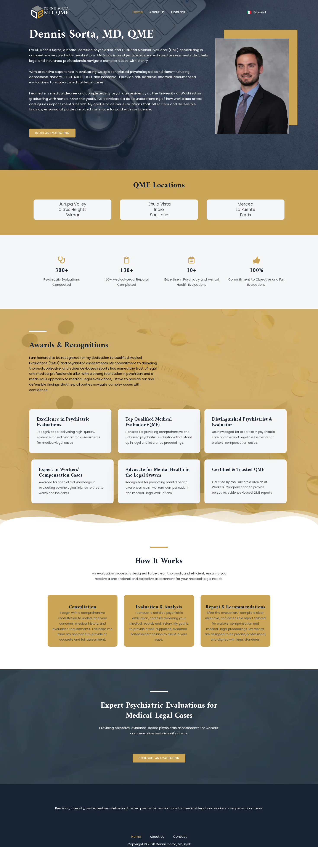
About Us (157, 12)
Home (138, 12)
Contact (178, 12)
